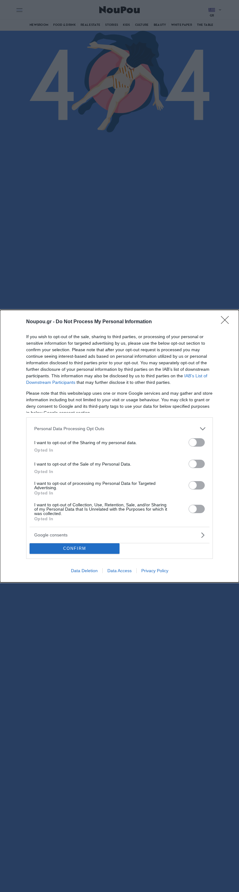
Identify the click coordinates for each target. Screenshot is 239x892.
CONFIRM (74, 548)
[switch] (197, 442)
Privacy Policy (154, 570)
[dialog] (119, 446)
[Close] (227, 322)
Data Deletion (84, 570)
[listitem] (119, 428)
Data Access (119, 570)
